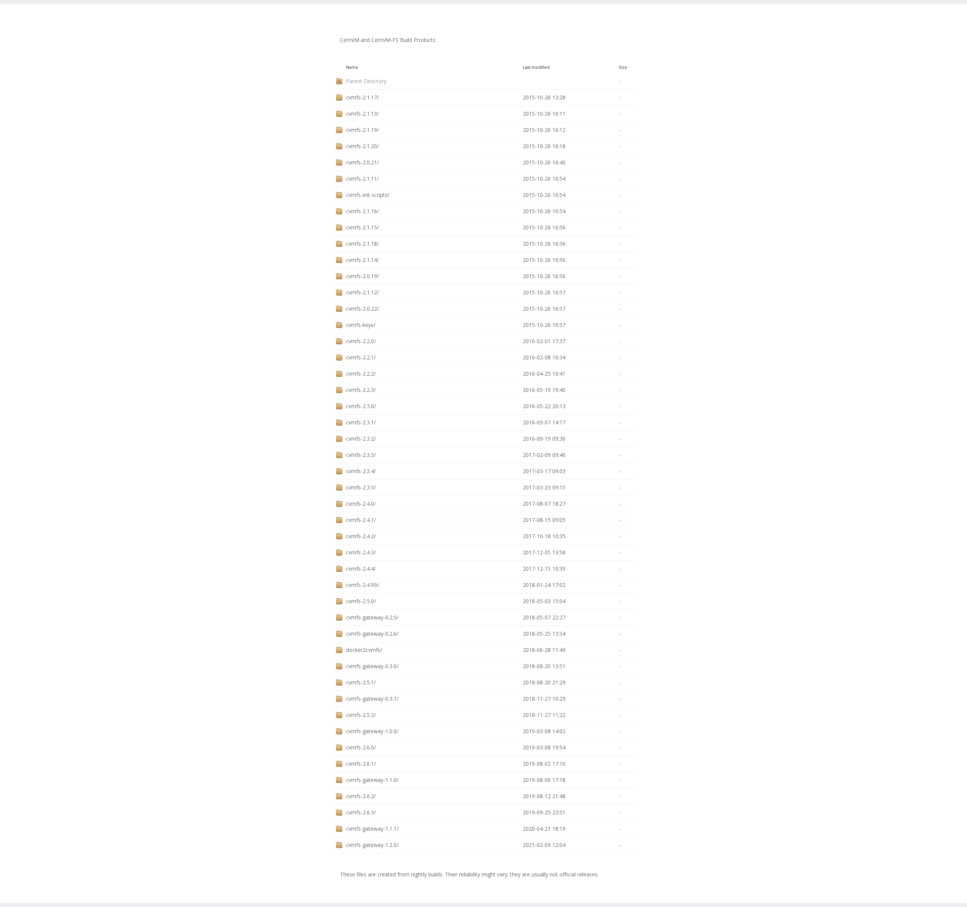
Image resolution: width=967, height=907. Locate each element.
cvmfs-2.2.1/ (361, 357)
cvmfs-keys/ (360, 324)
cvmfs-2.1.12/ (362, 292)
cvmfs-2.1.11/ (362, 178)
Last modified (536, 67)
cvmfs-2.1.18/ (362, 243)
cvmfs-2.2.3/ (361, 389)
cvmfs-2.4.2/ (361, 536)
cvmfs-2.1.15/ (362, 227)
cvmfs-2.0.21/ (362, 162)
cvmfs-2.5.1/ (361, 682)
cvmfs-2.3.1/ (361, 422)
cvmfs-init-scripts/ (367, 194)
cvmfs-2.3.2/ (361, 438)
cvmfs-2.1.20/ (362, 146)
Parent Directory (366, 81)
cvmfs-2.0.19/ (362, 276)
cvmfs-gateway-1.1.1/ (372, 828)
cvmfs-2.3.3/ (361, 454)
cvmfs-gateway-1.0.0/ (372, 731)
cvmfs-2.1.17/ (362, 97)
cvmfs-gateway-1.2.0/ (372, 844)
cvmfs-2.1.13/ (362, 113)
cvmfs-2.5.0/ (361, 601)
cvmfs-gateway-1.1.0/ (372, 779)
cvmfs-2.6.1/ (361, 763)
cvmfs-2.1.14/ (362, 259)
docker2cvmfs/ (364, 649)
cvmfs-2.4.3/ (361, 552)
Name (352, 67)
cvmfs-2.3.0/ (361, 406)
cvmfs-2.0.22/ (362, 308)
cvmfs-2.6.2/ (361, 796)
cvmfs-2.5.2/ (361, 714)
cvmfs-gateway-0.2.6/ (372, 633)
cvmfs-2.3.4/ (361, 471)
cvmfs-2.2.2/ (361, 373)
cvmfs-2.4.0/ (361, 503)
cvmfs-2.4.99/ (362, 584)
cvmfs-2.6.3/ (361, 812)
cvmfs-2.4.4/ (361, 568)
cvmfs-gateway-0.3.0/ (372, 666)
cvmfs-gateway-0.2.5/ (372, 617)
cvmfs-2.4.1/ (361, 519)
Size (623, 67)
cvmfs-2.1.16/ (362, 211)
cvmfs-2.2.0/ (361, 341)
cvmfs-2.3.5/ (361, 487)
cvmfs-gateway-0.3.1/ (372, 698)
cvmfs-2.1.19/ (362, 129)
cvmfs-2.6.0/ (361, 747)
